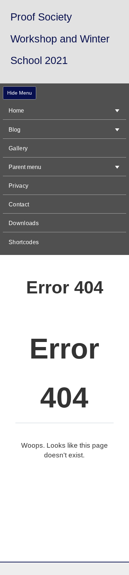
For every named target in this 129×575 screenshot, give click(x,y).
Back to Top (104, 562)
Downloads (24, 223)
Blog (14, 130)
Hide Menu (19, 93)
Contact (19, 204)
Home (16, 111)
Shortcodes (24, 242)
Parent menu (25, 167)
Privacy (18, 186)
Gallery (18, 148)
